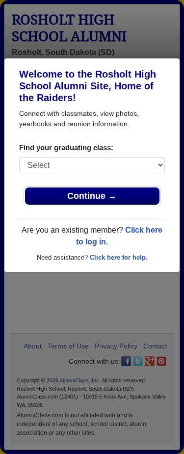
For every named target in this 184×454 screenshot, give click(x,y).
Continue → (92, 196)
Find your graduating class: (66, 147)
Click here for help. (119, 257)
